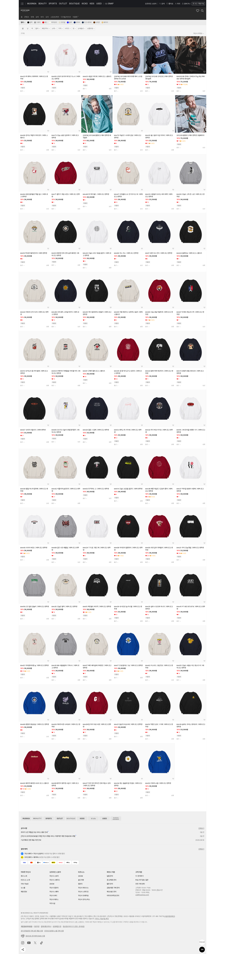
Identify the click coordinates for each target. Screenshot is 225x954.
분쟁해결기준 (57, 926)
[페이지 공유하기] (23, 949)
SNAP (111, 3)
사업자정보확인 (169, 916)
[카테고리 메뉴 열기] (22, 3)
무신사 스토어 (53, 876)
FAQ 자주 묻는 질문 (141, 880)
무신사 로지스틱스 (84, 899)
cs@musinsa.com (142, 895)
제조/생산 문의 (111, 892)
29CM (51, 884)
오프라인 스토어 (150, 4)
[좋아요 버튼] (48, 72)
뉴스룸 (23, 888)
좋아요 (170, 4)
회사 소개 (24, 876)
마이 (178, 4)
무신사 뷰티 (53, 896)
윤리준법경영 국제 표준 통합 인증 (32, 931)
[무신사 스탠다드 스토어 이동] (115, 818)
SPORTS (53, 3)
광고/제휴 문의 (111, 880)
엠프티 (80, 884)
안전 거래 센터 (140, 884)
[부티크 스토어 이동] (71, 818)
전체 (202, 949)
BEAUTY (43, 3)
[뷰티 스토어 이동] (37, 818)
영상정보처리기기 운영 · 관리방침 (73, 926)
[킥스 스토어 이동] (82, 818)
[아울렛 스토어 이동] (59, 818)
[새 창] (22, 943)
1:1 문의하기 (139, 876)
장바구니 (187, 4)
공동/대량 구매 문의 (113, 888)
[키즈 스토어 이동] (93, 818)
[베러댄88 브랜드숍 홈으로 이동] (25, 11)
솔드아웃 (81, 880)
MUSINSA (31, 3)
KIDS (92, 3)
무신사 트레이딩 (83, 896)
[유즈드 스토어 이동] (104, 818)
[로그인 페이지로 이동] (198, 3)
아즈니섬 (52, 903)
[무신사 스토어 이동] (26, 818)
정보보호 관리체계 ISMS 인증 (35, 936)
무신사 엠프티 (53, 888)
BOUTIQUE (74, 3)
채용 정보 (24, 892)
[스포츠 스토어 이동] (48, 818)
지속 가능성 (24, 884)
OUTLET (63, 3)
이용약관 (36, 926)
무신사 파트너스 (83, 888)
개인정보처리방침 (26, 926)
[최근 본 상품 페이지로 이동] (202, 942)
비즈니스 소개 (25, 880)
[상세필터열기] (23, 28)
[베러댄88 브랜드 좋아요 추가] (197, 11)
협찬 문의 (110, 884)
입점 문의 (110, 876)
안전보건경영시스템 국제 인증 (54, 931)
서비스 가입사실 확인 (102, 919)
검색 (163, 4)
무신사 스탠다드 (54, 880)
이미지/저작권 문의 (113, 896)
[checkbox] (29, 22)
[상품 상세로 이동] (34, 55)
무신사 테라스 (53, 899)
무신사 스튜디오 (83, 892)
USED (99, 3)
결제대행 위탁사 (46, 926)
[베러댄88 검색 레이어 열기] (202, 11)
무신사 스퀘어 (53, 892)
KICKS (85, 3)
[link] (21, 17)
